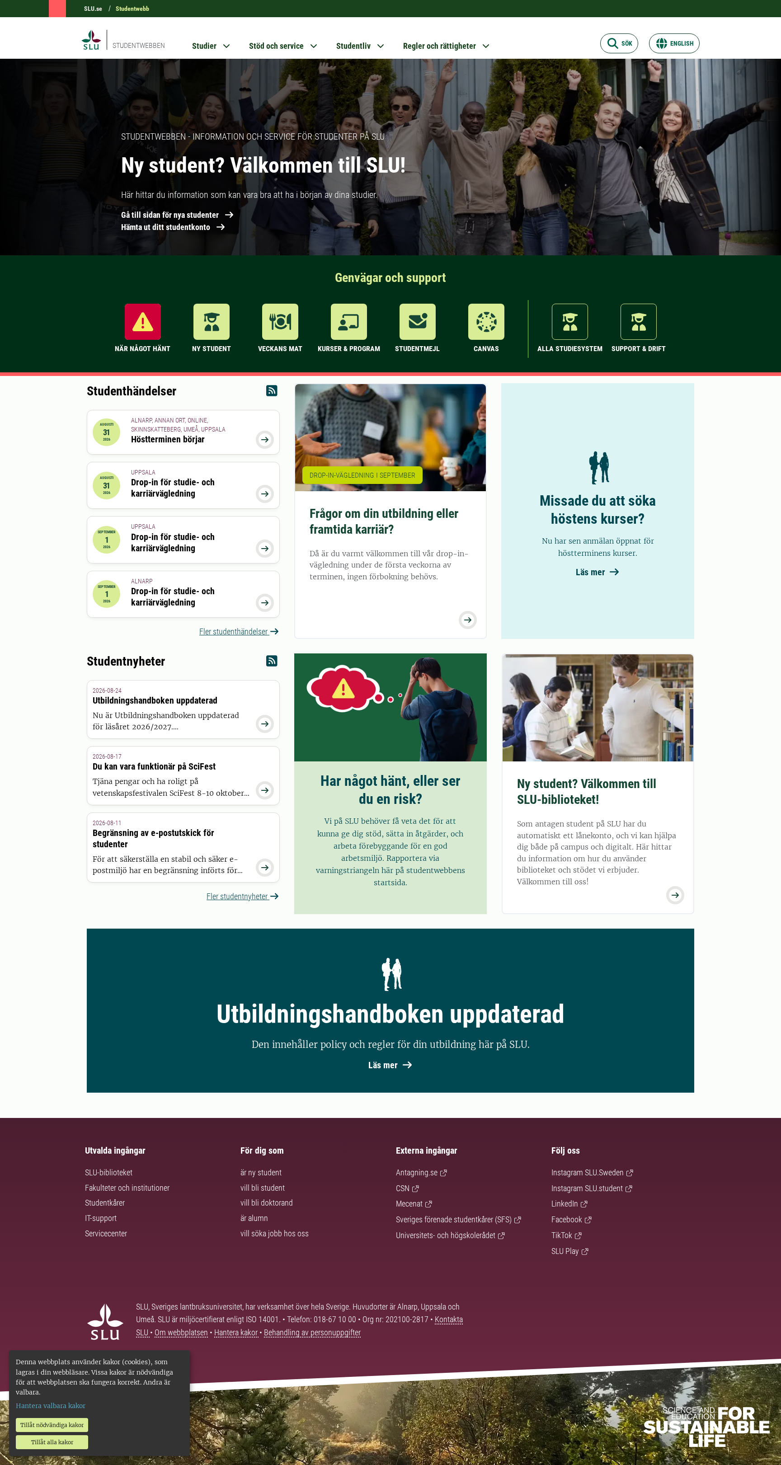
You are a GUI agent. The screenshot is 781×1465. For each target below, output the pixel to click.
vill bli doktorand (266, 1202)
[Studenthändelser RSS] (272, 393)
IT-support (101, 1218)
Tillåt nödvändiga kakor (52, 1425)
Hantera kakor (236, 1332)
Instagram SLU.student (587, 1188)
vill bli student (262, 1188)
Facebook (566, 1219)
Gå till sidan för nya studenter (170, 215)
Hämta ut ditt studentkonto (165, 227)
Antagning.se (417, 1172)
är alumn (254, 1218)
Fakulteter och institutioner (127, 1188)
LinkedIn (564, 1203)
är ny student (261, 1172)
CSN (402, 1188)
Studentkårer (105, 1202)
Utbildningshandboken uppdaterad (155, 700)
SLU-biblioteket (108, 1172)
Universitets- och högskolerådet (445, 1235)
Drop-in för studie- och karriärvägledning (173, 488)
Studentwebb (132, 8)
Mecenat (409, 1203)
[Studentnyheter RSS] (272, 663)
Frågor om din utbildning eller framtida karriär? (384, 521)
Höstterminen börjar (168, 439)
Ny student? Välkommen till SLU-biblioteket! (586, 791)
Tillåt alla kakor (52, 1442)
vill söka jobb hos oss (274, 1233)
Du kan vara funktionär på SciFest (154, 766)
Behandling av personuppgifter (312, 1332)
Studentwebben (139, 45)
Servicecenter (106, 1233)
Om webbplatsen (181, 1332)
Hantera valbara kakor (50, 1406)
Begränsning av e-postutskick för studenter (153, 838)
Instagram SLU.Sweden (587, 1172)
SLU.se (93, 8)
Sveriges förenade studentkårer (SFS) (454, 1219)
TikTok (561, 1235)
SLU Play (565, 1251)
